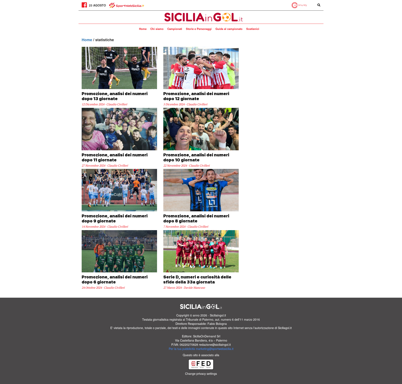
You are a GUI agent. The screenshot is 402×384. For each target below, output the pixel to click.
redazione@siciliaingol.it (215, 344)
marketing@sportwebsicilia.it (214, 349)
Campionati (174, 29)
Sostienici (252, 29)
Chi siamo (157, 29)
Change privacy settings (201, 373)
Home (143, 29)
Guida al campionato (228, 29)
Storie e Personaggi (199, 29)
